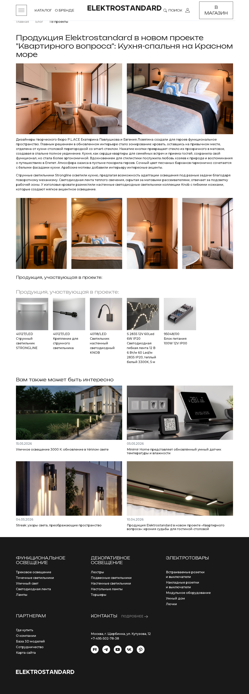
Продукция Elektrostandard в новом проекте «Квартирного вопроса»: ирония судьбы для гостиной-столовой (175, 527)
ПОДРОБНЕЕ (132, 616)
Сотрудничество (30, 647)
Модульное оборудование (188, 593)
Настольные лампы (107, 589)
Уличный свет (27, 583)
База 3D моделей (30, 641)
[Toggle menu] (21, 10)
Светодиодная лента (33, 589)
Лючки (171, 604)
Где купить (24, 630)
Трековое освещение (33, 572)
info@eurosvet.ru (104, 643)
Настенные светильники (111, 583)
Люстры (97, 572)
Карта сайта (26, 653)
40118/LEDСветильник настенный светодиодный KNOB (102, 343)
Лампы (21, 595)
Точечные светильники (35, 578)
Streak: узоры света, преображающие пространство (59, 525)
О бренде (64, 10)
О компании (26, 636)
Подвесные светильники (111, 578)
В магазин (216, 10)
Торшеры (98, 595)
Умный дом (175, 598)
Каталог (43, 10)
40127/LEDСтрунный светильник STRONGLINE (27, 341)
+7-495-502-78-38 (105, 638)
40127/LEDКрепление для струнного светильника (65, 341)
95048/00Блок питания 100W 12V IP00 (175, 338)
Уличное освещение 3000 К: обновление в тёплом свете (62, 449)
